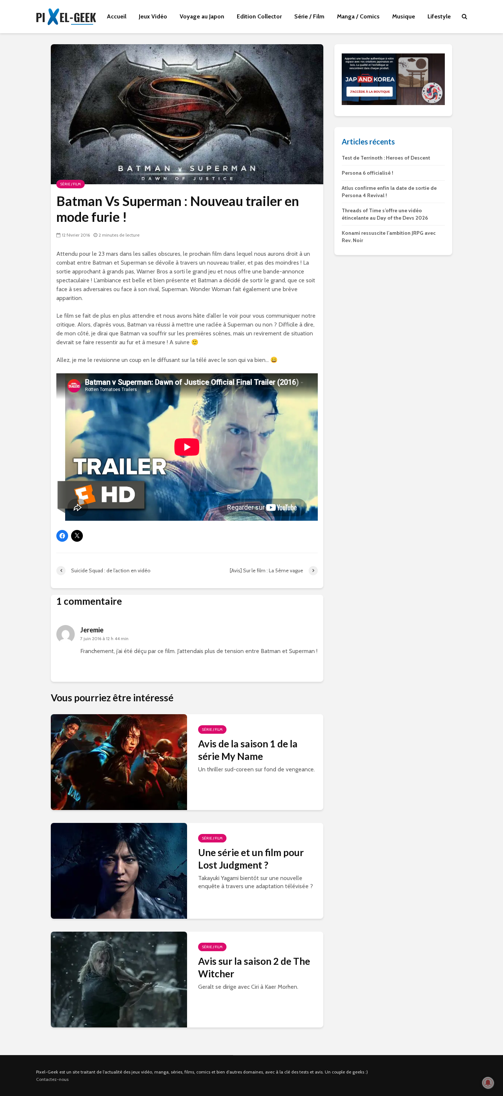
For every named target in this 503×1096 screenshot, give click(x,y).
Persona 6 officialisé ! (367, 173)
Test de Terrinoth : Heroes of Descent (386, 157)
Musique (403, 16)
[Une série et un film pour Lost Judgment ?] (119, 869)
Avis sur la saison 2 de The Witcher (254, 967)
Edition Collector (259, 16)
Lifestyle (439, 16)
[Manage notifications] (488, 1083)
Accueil (116, 16)
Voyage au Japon (202, 16)
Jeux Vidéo (153, 16)
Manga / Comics (358, 16)
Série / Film (309, 16)
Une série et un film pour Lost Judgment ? (251, 859)
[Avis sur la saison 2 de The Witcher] (119, 978)
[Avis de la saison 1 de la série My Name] (119, 761)
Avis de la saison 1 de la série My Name (248, 750)
